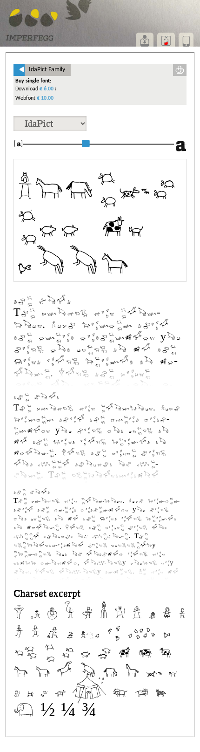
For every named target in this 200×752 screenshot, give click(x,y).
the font (42, 299)
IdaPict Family (41, 69)
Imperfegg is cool (96, 220)
